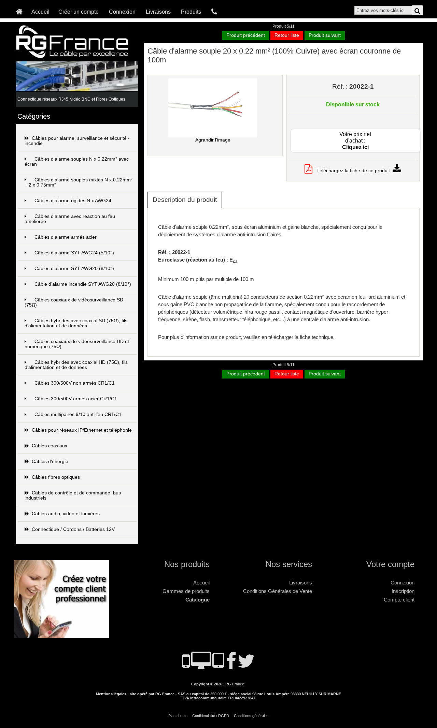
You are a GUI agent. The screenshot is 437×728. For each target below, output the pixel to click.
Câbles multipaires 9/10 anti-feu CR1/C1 (78, 414)
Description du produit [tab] (185, 199)
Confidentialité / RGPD (210, 716)
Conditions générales (251, 716)
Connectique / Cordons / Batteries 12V (73, 529)
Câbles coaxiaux (49, 445)
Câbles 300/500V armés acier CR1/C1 (75, 398)
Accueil (40, 12)
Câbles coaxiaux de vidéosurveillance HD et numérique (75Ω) (77, 344)
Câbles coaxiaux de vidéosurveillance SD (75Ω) (74, 302)
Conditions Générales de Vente (277, 591)
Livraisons (158, 12)
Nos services (289, 564)
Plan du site (177, 716)
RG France (234, 684)
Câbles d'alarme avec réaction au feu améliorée (70, 219)
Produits (191, 12)
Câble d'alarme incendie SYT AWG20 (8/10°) (82, 284)
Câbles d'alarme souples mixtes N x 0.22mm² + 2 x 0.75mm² (78, 182)
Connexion (122, 12)
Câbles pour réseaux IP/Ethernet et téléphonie (82, 430)
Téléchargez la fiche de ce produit (352, 170)
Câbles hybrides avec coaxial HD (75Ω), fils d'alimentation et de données (76, 365)
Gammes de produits (186, 591)
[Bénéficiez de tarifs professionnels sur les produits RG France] (63, 635)
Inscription (403, 591)
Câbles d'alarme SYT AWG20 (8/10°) (74, 268)
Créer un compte (78, 12)
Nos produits (187, 564)
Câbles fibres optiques (56, 477)
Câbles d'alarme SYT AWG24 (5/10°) (74, 252)
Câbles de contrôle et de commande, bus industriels (73, 495)
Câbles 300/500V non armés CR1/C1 (74, 383)
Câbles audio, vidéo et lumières (66, 513)
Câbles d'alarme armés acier (65, 237)
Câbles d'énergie (50, 461)
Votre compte (390, 564)
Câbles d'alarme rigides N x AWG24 (72, 200)
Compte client (399, 600)
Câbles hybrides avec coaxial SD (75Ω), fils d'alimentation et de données (76, 323)
